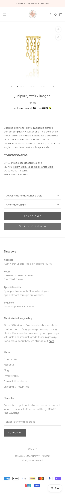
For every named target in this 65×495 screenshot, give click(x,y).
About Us (9, 364)
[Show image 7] (37, 86)
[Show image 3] (24, 86)
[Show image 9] (44, 86)
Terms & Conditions (15, 381)
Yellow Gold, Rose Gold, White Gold (33, 166)
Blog (6, 370)
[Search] (50, 14)
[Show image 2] (21, 86)
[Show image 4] (27, 86)
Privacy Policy (11, 375)
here (51, 341)
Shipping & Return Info (16, 386)
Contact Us (10, 359)
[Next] (53, 86)
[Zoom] (58, 29)
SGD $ (31, 448)
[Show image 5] (31, 86)
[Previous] (11, 86)
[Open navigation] (4, 14)
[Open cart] (60, 14)
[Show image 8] (40, 86)
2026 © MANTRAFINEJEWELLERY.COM (32, 456)
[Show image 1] (17, 86)
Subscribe (15, 432)
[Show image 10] (47, 86)
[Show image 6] (34, 86)
